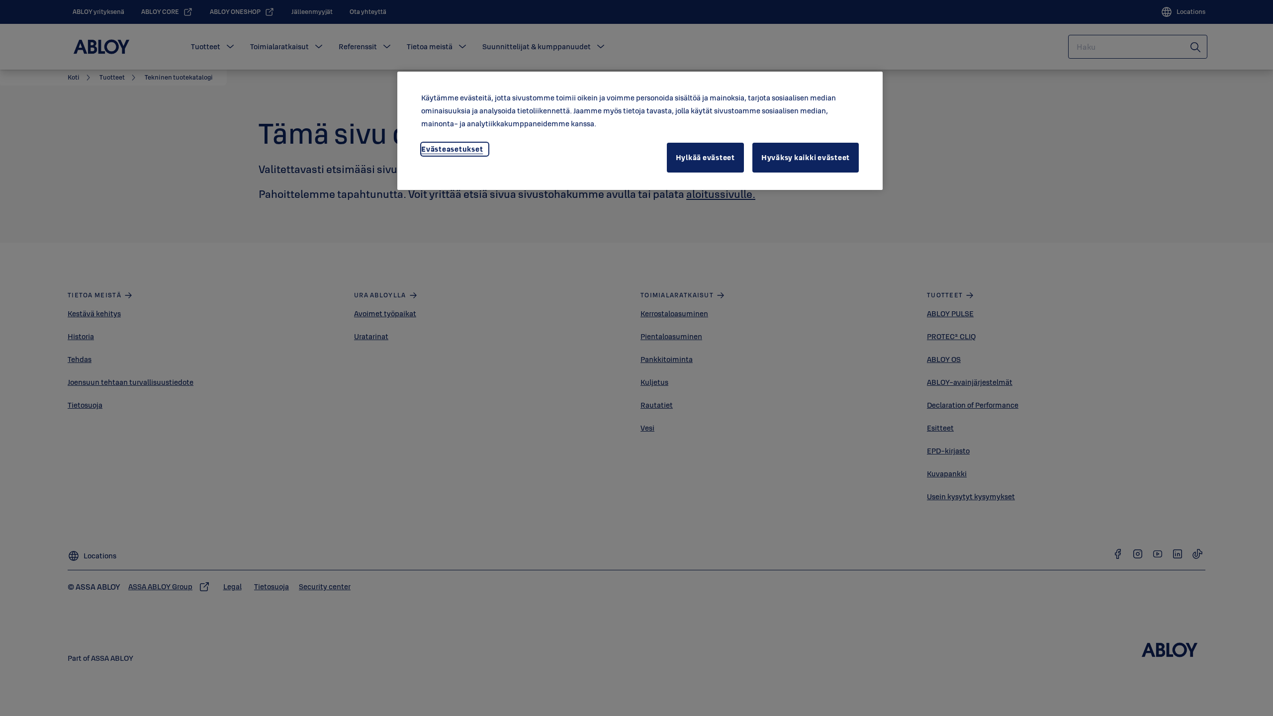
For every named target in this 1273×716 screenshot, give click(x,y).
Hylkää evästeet (705, 157)
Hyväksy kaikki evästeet (805, 157)
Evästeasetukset (452, 149)
